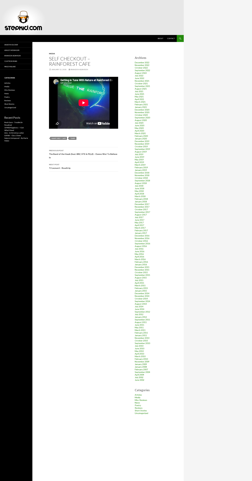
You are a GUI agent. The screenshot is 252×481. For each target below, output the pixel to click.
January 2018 (141, 201)
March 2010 (140, 356)
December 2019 (142, 141)
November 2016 (142, 238)
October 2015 (141, 272)
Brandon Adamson (12, 56)
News (137, 402)
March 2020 (140, 133)
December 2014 (142, 293)
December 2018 (142, 172)
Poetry (138, 405)
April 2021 (139, 99)
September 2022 (142, 70)
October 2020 (141, 115)
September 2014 (142, 301)
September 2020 (142, 117)
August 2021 (141, 88)
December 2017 (142, 204)
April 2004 (139, 374)
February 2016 (141, 262)
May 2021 (139, 96)
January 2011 (141, 335)
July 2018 (139, 186)
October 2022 (141, 67)
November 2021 (142, 81)
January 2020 (141, 138)
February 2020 (141, 136)
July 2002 (139, 377)
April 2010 (139, 353)
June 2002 (139, 380)
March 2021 (140, 102)
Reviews (138, 408)
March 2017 (140, 228)
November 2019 (142, 144)
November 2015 (142, 269)
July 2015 (139, 280)
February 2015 (141, 288)
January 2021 (141, 107)
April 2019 (139, 162)
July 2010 (139, 346)
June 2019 (139, 157)
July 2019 (139, 154)
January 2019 (141, 170)
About (160, 38)
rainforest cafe (58, 138)
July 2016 (139, 248)
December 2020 (142, 109)
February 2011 (141, 332)
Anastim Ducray (11, 45)
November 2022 (142, 65)
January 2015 (141, 290)
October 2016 (141, 241)
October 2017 (141, 209)
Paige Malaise (10, 66)
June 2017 (139, 220)
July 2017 (139, 217)
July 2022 (139, 75)
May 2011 (139, 327)
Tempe (72, 138)
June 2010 (139, 348)
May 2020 (139, 128)
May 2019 (139, 159)
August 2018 (141, 183)
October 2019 (141, 146)
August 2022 (141, 73)
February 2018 (141, 199)
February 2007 (141, 369)
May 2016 (139, 254)
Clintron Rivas (10, 61)
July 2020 (139, 123)
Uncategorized (141, 413)
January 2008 (141, 367)
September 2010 (142, 343)
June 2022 (139, 78)
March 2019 (140, 165)
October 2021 (141, 83)
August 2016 (141, 246)
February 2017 (141, 230)
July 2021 (139, 91)
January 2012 (141, 317)
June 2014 (139, 309)
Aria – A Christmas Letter (14, 133)
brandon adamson (79, 69)
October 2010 (141, 340)
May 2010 (139, 351)
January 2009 (141, 364)
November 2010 (142, 338)
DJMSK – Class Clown (12, 135)
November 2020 (142, 112)
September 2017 (142, 212)
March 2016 (140, 259)
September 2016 (142, 243)
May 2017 (139, 222)
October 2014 (141, 298)
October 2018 (141, 178)
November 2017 (142, 207)
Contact (171, 38)
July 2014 (139, 306)
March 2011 (140, 330)
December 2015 (142, 267)
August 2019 (141, 151)
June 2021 (139, 94)
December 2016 (142, 235)
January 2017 (141, 233)
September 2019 (142, 149)
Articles (138, 395)
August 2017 (141, 214)
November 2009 (142, 361)
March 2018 (140, 196)
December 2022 (142, 62)
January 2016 (141, 264)
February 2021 (141, 104)
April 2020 (139, 130)
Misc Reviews (141, 400)
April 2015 (139, 283)
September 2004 (142, 372)
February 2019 (141, 167)
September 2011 (142, 319)
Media (52, 53)
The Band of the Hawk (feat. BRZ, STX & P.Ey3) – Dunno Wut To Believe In (83, 154)
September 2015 (142, 275)
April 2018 (139, 193)
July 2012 (139, 314)
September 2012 (142, 311)
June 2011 (139, 325)
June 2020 (139, 125)
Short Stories (141, 410)
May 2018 (139, 191)
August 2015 (141, 277)
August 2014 (141, 304)
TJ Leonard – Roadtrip (59, 166)
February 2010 (141, 359)
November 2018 (142, 175)
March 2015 (140, 285)
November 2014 (142, 296)
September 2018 (142, 180)
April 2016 (139, 256)
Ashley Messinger (11, 50)
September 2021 (142, 86)
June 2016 (139, 251)
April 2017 (139, 225)
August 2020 (141, 120)
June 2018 (139, 188)
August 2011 (141, 322)
